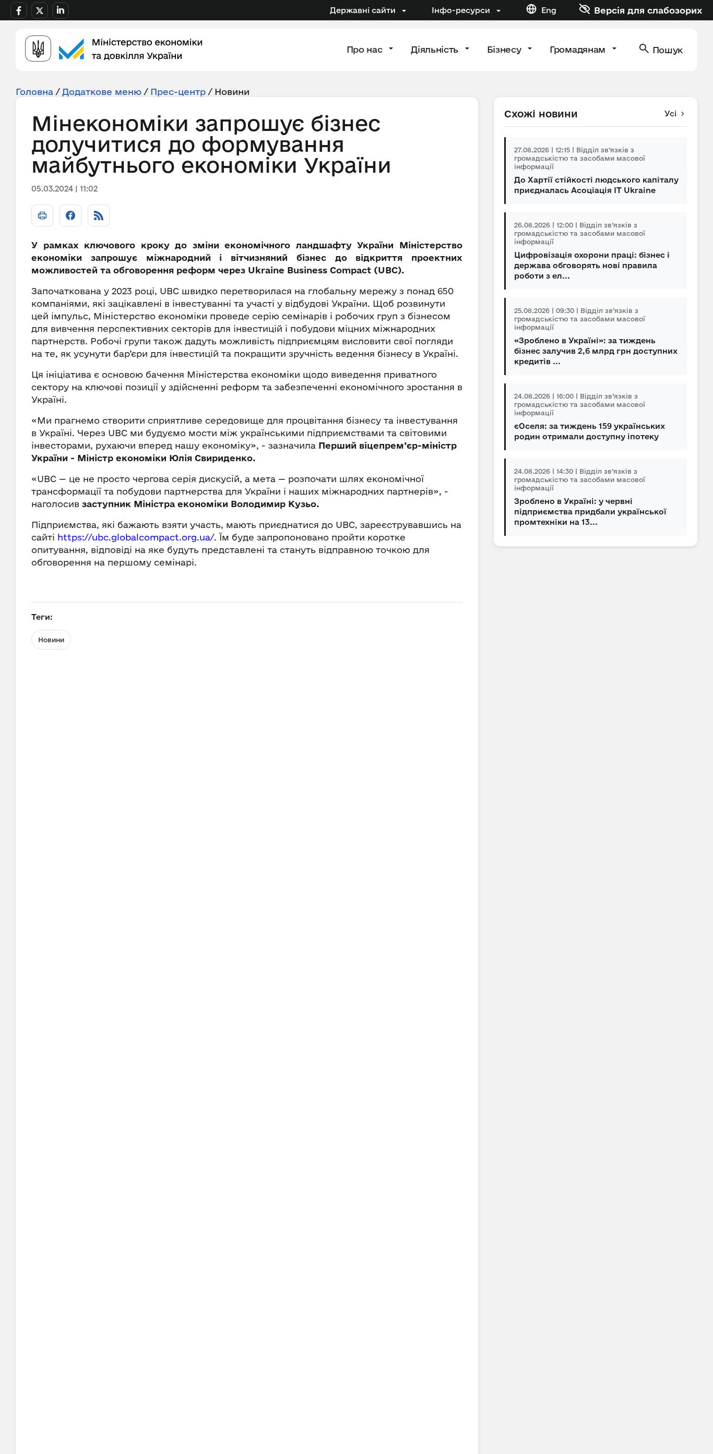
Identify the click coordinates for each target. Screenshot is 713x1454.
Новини (51, 639)
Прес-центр (178, 92)
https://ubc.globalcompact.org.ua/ (135, 537)
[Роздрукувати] (42, 215)
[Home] (114, 49)
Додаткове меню (101, 92)
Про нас (366, 49)
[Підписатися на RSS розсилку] (99, 215)
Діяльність (435, 49)
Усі (670, 113)
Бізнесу (505, 49)
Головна (34, 92)
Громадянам (579, 49)
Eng (548, 10)
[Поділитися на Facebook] (70, 215)
